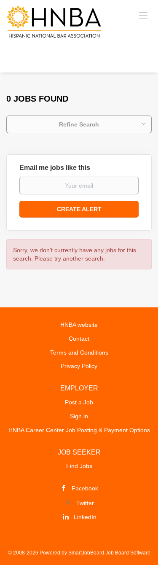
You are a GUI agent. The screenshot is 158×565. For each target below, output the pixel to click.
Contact (79, 338)
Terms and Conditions (79, 352)
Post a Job (79, 402)
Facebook (85, 488)
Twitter (85, 503)
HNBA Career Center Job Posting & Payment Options (79, 430)
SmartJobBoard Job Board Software (109, 553)
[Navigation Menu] (143, 14)
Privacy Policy (79, 366)
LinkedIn (85, 517)
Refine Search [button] (79, 124)
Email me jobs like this (54, 167)
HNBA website (79, 324)
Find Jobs (79, 466)
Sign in (79, 416)
